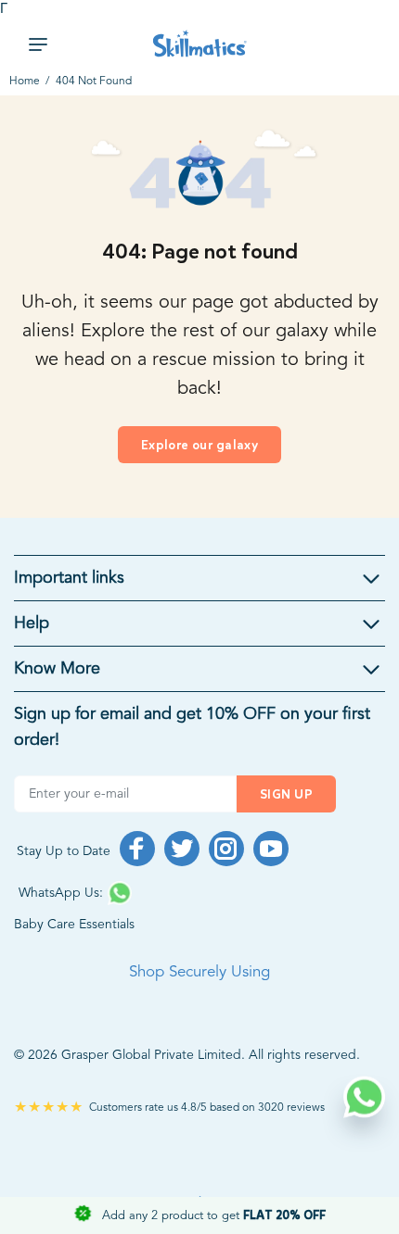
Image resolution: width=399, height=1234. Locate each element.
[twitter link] (182, 848)
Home (24, 81)
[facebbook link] (137, 848)
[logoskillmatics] (200, 44)
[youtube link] (271, 848)
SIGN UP (286, 794)
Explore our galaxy (200, 445)
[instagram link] (226, 848)
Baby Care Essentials (74, 924)
